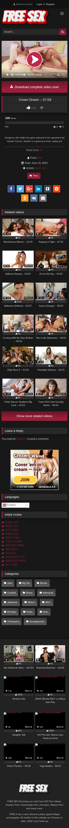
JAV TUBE (10, 564)
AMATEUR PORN (15, 561)
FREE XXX (11, 526)
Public (29, 611)
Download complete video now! (36, 87)
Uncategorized (37, 621)
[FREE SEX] (28, 18)
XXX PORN (11, 530)
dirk (40, 157)
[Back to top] (59, 818)
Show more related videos (34, 416)
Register (50, 4)
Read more (32, 150)
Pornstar (11, 611)
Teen (35, 175)
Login (39, 4)
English (11, 505)
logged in (21, 438)
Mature (31, 602)
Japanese (12, 602)
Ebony (29, 592)
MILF (48, 602)
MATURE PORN (14, 545)
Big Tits (26, 583)
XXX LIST (10, 553)
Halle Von (40, 168)
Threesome (13, 621)
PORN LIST (11, 522)
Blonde (43, 583)
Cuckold (11, 592)
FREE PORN (12, 537)
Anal (9, 583)
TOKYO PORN (13, 541)
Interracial (48, 592)
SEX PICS (10, 549)
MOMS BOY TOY (14, 557)
